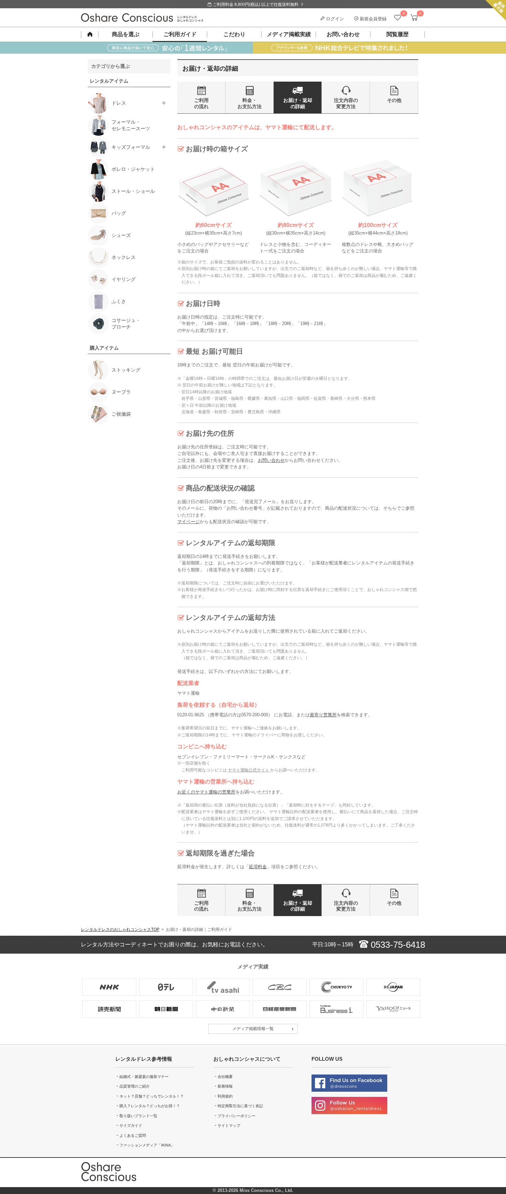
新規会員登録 (372, 18)
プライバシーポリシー (236, 1116)
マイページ (188, 521)
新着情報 (225, 1086)
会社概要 (225, 1076)
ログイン (334, 18)
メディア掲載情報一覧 (253, 1028)
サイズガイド (130, 1125)
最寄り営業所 (323, 714)
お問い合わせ (271, 460)
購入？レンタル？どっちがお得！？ (149, 1106)
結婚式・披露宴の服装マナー (144, 1076)
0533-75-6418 (396, 944)
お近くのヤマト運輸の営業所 (206, 792)
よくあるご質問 (132, 1135)
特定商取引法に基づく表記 (240, 1106)
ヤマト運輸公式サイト (248, 770)
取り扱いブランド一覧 (138, 1116)
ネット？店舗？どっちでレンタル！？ (151, 1096)
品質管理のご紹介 (134, 1086)
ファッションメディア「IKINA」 (147, 1145)
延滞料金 (258, 866)
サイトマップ (229, 1125)
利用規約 (225, 1096)
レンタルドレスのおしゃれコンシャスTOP (120, 929)
